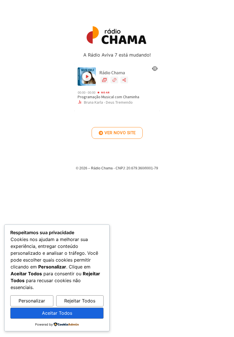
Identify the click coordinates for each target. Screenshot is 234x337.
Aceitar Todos (57, 313)
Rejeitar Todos (79, 301)
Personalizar (32, 301)
